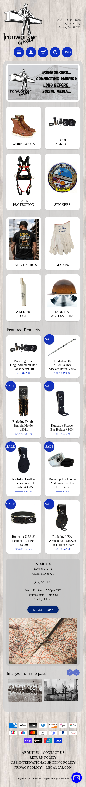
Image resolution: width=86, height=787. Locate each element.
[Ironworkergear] (22, 24)
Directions (43, 610)
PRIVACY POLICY (28, 767)
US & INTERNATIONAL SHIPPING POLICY (43, 762)
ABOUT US (30, 752)
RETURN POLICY (43, 757)
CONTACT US (53, 752)
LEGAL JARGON (59, 767)
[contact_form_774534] (76, 777)
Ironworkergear (41, 778)
